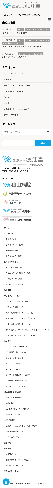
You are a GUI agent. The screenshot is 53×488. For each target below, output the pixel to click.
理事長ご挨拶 (11, 239)
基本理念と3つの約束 (14, 244)
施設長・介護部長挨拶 (14, 307)
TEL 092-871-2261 (15, 171)
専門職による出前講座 (14, 284)
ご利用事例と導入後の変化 (16, 352)
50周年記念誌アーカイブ (15, 431)
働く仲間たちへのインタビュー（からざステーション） (28, 329)
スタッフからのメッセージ (14, 91)
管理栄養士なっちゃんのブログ (13, 43)
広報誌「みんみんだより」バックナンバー (22, 425)
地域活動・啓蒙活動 (14, 267)
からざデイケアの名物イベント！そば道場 (21, 46)
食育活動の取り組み (14, 414)
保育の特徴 (10, 403)
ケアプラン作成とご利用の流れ (18, 375)
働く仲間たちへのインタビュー (18, 460)
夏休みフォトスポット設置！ (15, 32)
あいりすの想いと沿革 (14, 358)
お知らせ (21, 29)
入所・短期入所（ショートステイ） (20, 312)
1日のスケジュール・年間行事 (18, 409)
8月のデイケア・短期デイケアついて (19, 57)
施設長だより (9, 97)
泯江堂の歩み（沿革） (14, 256)
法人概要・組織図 (13, 250)
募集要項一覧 (11, 454)
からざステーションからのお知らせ (37, 29)
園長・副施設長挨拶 (14, 397)
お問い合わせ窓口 (13, 437)
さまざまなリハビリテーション (18, 324)
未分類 (6, 103)
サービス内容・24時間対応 (16, 346)
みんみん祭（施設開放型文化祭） (19, 273)
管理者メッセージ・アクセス (17, 386)
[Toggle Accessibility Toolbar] (6, 482)
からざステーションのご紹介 (17, 301)
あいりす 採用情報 (13, 363)
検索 (42, 143)
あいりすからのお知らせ (13, 73)
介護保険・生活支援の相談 (16, 380)
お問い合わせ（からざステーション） (21, 335)
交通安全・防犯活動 (14, 278)
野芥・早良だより (11, 115)
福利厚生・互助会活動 (14, 465)
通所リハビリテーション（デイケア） (21, 318)
